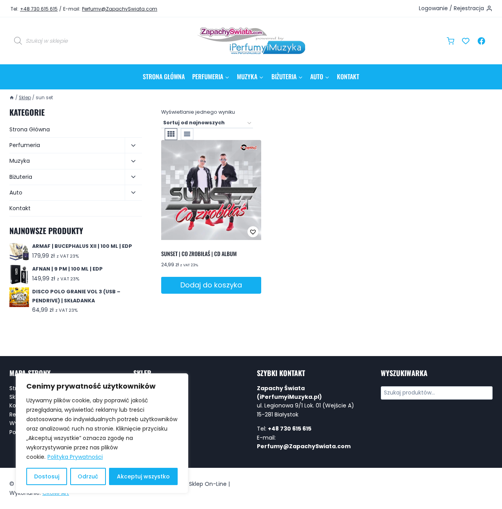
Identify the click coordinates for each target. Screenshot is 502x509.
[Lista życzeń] (465, 40)
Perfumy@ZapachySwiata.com (119, 8)
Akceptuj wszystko (143, 476)
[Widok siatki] (171, 134)
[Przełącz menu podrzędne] (133, 145)
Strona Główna (164, 76)
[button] (227, 231)
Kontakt (348, 76)
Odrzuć (88, 476)
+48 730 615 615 (39, 8)
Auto (15, 192)
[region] (102, 433)
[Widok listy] (187, 134)
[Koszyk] (450, 41)
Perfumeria (24, 145)
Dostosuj (46, 476)
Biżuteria (20, 177)
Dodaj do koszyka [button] (211, 285)
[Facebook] (481, 40)
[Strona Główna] (11, 98)
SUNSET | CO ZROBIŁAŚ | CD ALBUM (199, 253)
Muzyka (19, 161)
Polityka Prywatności (75, 457)
